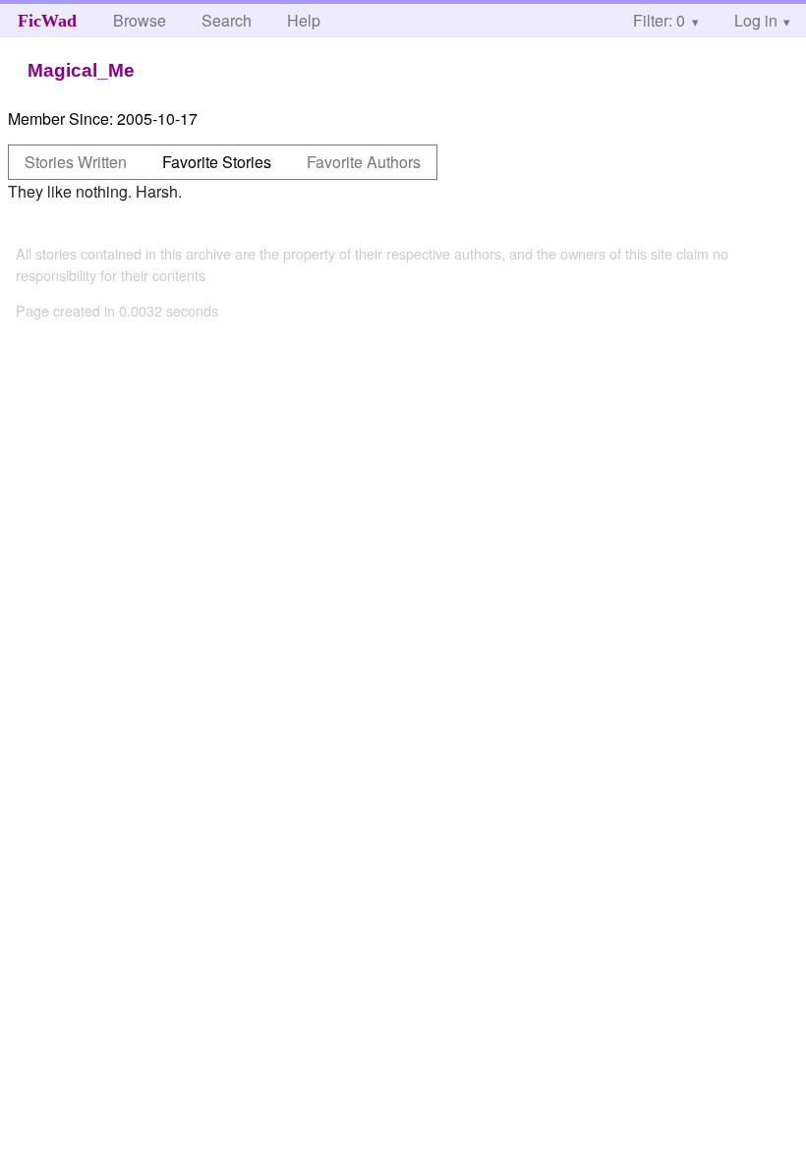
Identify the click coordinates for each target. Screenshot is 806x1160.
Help (303, 20)
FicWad (47, 20)
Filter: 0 (659, 20)
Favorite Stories (216, 161)
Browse (139, 20)
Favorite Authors (364, 161)
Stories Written (76, 161)
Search (227, 20)
